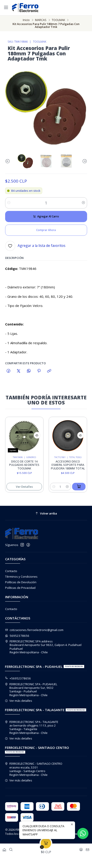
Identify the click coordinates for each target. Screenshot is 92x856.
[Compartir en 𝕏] (18, 371)
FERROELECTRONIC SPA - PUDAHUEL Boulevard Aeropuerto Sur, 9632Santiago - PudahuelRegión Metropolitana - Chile (33, 689)
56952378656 (19, 636)
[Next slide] (83, 161)
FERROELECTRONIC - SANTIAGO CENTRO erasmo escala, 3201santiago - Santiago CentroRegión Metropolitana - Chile (35, 769)
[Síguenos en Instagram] (22, 545)
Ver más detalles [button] (20, 701)
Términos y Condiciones (21, 577)
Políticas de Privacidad (20, 588)
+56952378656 (20, 678)
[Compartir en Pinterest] (38, 371)
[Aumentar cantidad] (83, 203)
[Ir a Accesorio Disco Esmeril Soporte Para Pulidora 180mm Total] (64, 436)
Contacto (11, 571)
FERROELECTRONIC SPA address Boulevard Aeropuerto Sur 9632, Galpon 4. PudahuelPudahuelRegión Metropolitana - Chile (46, 646)
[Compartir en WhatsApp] (28, 371)
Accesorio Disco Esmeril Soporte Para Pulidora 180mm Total (64, 465)
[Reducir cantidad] (8, 203)
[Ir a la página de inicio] (25, 7)
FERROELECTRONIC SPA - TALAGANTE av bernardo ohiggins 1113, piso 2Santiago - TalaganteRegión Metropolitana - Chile (33, 727)
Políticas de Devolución (20, 582)
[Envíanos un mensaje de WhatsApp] (82, 833)
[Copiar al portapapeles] (49, 371)
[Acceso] (81, 849)
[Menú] (6, 7)
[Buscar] (11, 849)
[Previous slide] (8, 161)
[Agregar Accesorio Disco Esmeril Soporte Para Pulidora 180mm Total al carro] (75, 486)
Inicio (26, 20)
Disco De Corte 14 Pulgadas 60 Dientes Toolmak (20, 465)
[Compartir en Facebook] (8, 371)
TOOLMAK (58, 20)
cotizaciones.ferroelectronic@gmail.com (36, 630)
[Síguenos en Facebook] (28, 545)
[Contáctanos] (88, 849)
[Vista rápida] (33, 435)
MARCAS (40, 20)
